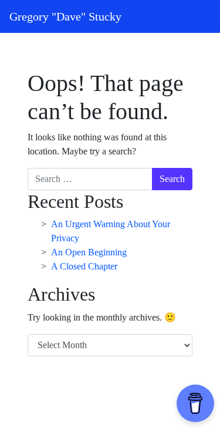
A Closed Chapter (84, 266)
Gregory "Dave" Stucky (65, 16)
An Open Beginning (89, 252)
